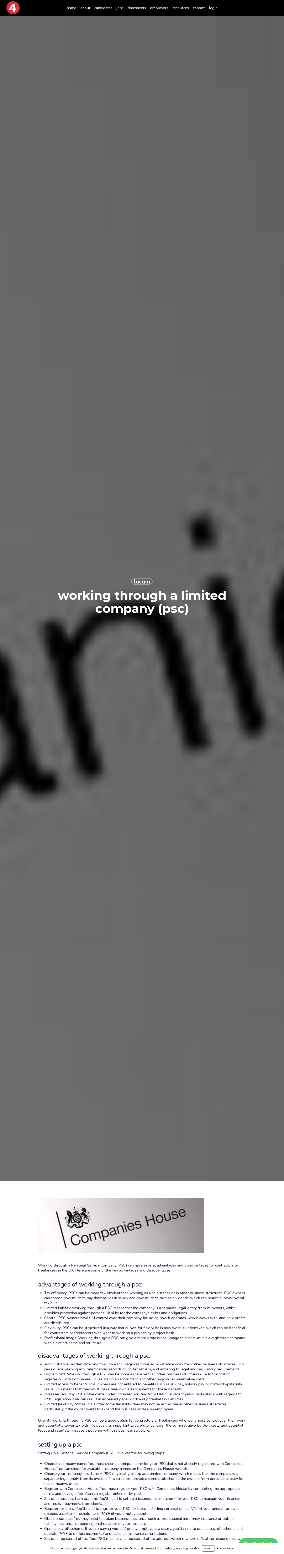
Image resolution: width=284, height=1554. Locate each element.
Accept (208, 1548)
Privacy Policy (225, 1548)
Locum (142, 582)
